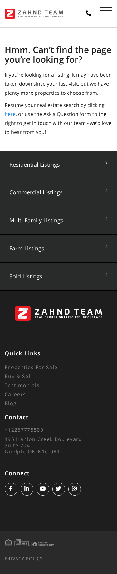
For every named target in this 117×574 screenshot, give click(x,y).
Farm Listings (26, 248)
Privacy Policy (24, 559)
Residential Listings (34, 164)
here (10, 114)
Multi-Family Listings (36, 220)
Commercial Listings (36, 192)
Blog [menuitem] (11, 403)
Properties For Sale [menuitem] (31, 367)
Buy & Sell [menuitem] (18, 376)
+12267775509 (24, 429)
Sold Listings (25, 276)
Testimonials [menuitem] (22, 385)
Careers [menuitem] (15, 394)
